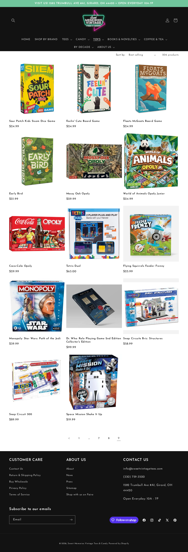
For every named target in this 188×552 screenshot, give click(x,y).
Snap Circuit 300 (20, 414)
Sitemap (71, 488)
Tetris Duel (73, 266)
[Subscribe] (71, 519)
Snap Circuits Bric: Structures (143, 338)
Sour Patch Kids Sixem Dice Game (32, 121)
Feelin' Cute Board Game (83, 121)
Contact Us (16, 469)
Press (69, 481)
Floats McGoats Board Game (142, 121)
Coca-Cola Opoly (20, 266)
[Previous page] (69, 438)
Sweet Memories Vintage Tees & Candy (88, 544)
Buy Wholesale (18, 481)
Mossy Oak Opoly (78, 193)
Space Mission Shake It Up (84, 414)
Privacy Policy (17, 488)
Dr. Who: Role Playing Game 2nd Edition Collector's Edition (93, 340)
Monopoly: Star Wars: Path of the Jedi (35, 338)
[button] (13, 20)
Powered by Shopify (119, 544)
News (69, 475)
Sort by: (120, 55)
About (70, 469)
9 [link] (119, 438)
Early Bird (16, 193)
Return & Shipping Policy (25, 475)
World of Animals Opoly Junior (144, 193)
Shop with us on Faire (79, 494)
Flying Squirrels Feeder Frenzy (143, 266)
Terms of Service (19, 494)
